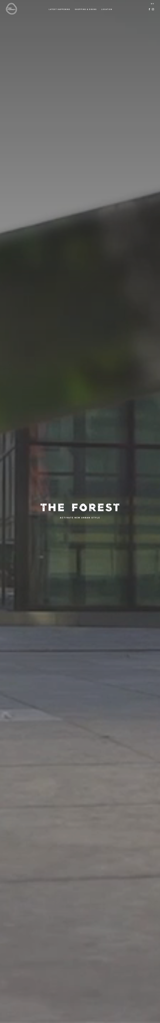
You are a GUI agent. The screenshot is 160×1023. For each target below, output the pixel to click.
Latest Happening (59, 9)
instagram (153, 9)
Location (106, 9)
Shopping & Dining (86, 9)
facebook (149, 9)
